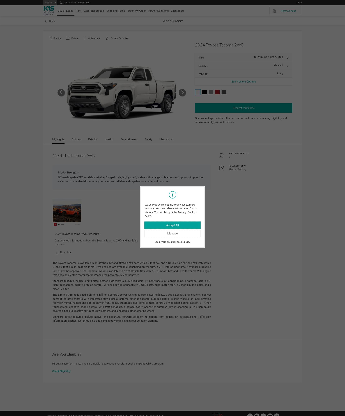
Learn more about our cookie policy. (172, 241)
